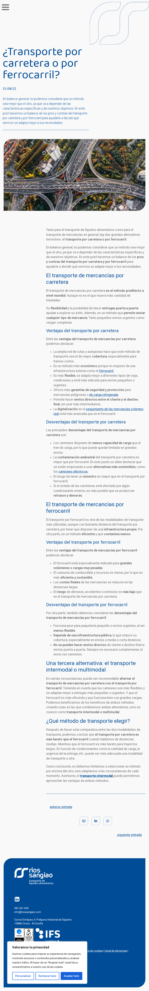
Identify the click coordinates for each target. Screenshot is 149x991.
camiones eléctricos (73, 471)
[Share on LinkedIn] (95, 821)
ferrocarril (106, 371)
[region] (47, 962)
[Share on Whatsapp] (107, 821)
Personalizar (23, 976)
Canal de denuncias (115, 950)
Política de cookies (92, 950)
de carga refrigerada (103, 395)
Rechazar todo (47, 976)
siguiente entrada (129, 835)
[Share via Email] (83, 821)
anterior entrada (61, 807)
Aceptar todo (71, 976)
